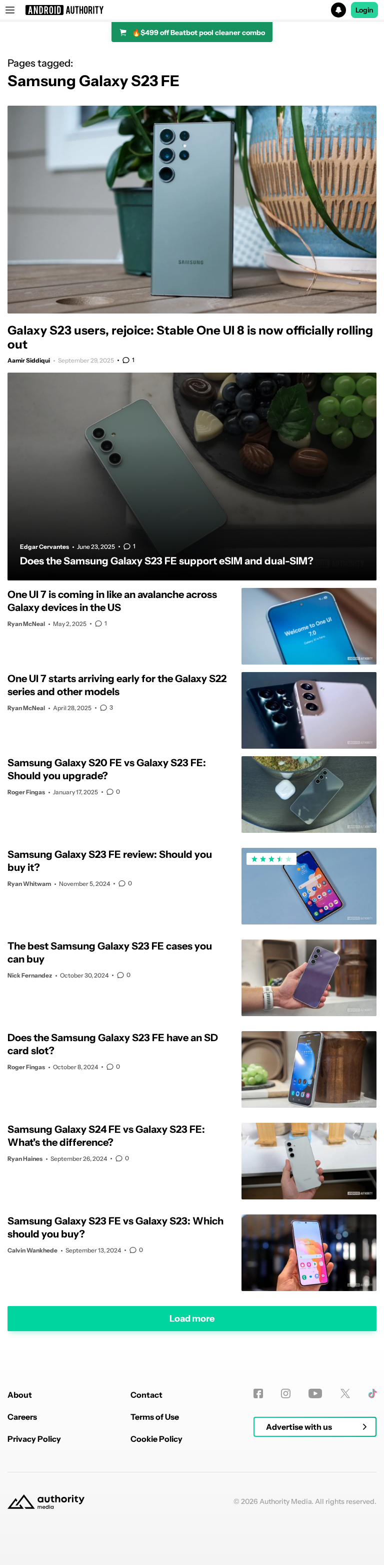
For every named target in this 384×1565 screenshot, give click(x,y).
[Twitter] (345, 1393)
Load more (192, 1318)
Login (365, 10)
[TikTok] (372, 1393)
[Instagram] (285, 1393)
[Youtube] (315, 1393)
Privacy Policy (34, 1439)
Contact (146, 1395)
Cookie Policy (156, 1439)
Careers (22, 1417)
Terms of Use (154, 1417)
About (20, 1395)
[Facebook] (258, 1393)
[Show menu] (10, 10)
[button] (192, 10)
